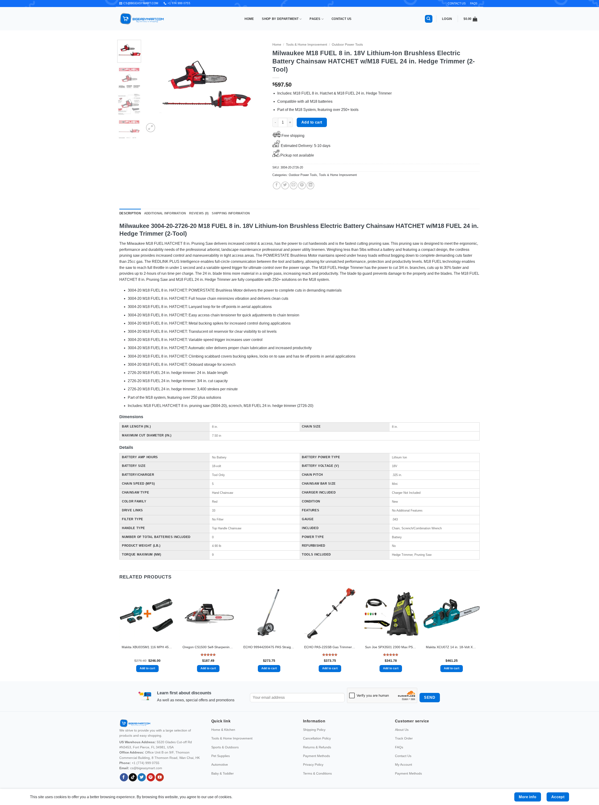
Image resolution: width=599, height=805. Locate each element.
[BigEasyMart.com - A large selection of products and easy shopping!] (142, 18)
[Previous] (153, 86)
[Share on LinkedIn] (310, 185)
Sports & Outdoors (225, 747)
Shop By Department (280, 19)
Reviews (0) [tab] (198, 213)
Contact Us (342, 19)
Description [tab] (130, 213)
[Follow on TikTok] (133, 777)
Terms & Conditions (317, 773)
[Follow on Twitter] (142, 777)
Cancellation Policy (317, 738)
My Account (403, 764)
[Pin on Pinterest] (302, 185)
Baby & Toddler (222, 773)
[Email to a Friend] (293, 185)
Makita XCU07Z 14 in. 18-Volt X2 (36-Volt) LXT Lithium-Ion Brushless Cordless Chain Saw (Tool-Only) (451, 647)
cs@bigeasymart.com (146, 768)
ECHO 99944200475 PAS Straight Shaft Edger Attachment (269, 647)
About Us (402, 730)
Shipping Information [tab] (231, 213)
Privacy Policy (313, 764)
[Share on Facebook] (277, 185)
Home (249, 19)
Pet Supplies (220, 756)
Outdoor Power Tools (347, 44)
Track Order (404, 738)
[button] (428, 19)
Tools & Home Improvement (306, 44)
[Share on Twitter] (285, 185)
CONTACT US (457, 3)
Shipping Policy (314, 730)
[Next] (257, 86)
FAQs (473, 3)
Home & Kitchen (223, 730)
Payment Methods (316, 756)
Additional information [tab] (165, 213)
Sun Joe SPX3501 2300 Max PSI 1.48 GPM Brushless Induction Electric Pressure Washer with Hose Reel (390, 647)
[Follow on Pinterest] (151, 777)
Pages (315, 19)
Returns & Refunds (317, 747)
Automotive (219, 764)
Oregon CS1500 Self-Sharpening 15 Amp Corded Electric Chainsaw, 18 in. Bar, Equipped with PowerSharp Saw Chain (208, 647)
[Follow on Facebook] (124, 777)
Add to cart (311, 122)
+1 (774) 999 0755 (145, 763)
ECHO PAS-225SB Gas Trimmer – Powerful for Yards (330, 647)
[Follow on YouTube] (160, 777)
